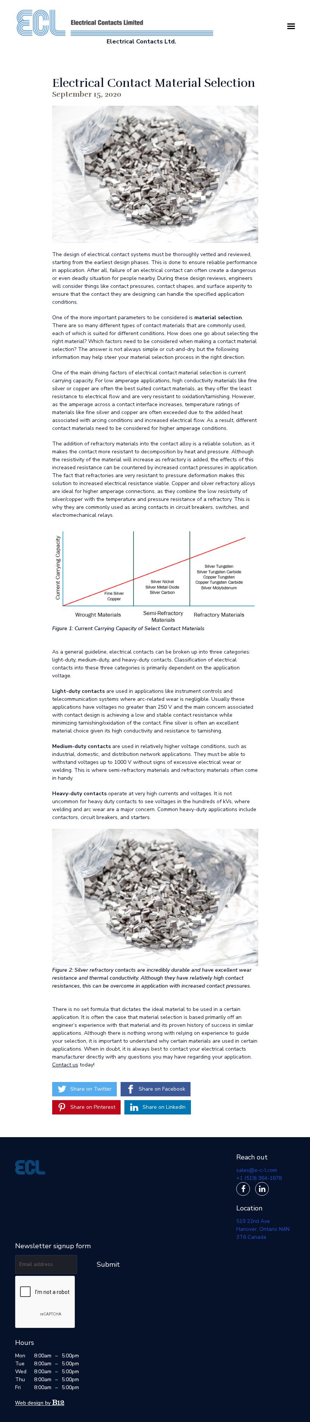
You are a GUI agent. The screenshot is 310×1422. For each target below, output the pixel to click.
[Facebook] (243, 1189)
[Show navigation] (289, 26)
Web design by (33, 1403)
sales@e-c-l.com (256, 1170)
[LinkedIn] (262, 1189)
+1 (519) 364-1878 (259, 1178)
